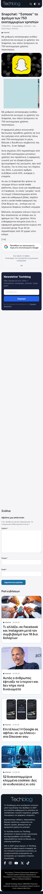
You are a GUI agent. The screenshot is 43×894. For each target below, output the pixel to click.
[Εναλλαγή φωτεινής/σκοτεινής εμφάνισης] (35, 3)
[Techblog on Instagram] (10, 863)
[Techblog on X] (22, 863)
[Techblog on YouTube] (16, 863)
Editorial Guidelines (25, 879)
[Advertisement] (21, 410)
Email (4, 569)
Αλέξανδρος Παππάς (9, 29)
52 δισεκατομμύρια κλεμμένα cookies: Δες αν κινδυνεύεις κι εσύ (20, 780)
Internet (6, 32)
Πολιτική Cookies (13, 874)
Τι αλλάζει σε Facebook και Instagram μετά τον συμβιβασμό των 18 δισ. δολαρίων (21, 632)
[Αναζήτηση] (31, 4)
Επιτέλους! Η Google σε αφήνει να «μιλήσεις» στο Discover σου (20, 733)
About (20, 884)
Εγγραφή (21, 299)
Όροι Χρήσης (9, 872)
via (3, 239)
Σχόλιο (4, 528)
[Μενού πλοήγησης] (39, 3)
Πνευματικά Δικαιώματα (22, 877)
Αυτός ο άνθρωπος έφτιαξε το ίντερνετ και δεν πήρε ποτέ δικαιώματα (20, 683)
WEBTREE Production (30, 884)
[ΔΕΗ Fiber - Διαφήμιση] (21, 93)
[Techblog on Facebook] (5, 863)
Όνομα (4, 558)
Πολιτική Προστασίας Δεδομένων (26, 872)
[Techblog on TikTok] (28, 863)
